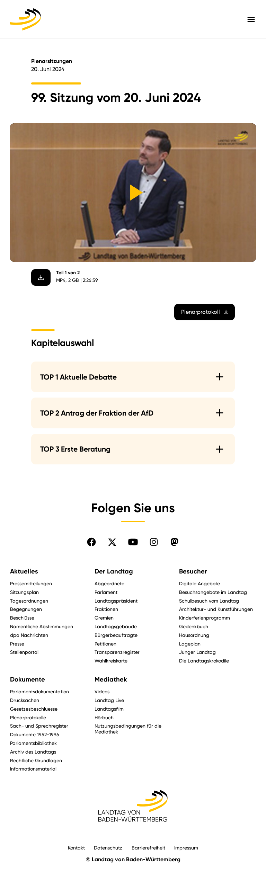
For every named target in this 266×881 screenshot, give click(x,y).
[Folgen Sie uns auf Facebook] (91, 542)
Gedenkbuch (193, 626)
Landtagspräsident (116, 601)
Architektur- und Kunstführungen (216, 609)
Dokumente (27, 679)
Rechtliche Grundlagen (36, 760)
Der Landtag (114, 571)
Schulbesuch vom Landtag (209, 601)
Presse (17, 644)
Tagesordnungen (29, 601)
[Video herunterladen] (41, 277)
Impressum (186, 848)
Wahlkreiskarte (111, 661)
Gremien (104, 618)
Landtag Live (109, 700)
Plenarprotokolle (28, 717)
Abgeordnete (109, 583)
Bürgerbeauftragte (116, 635)
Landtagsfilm (109, 709)
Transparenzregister (117, 652)
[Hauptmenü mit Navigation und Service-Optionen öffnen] (251, 19)
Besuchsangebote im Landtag (213, 592)
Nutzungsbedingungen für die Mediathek (128, 729)
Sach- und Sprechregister (39, 726)
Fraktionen (106, 609)
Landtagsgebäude (116, 626)
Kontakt (76, 848)
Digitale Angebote (199, 583)
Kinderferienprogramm (204, 618)
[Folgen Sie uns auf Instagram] (153, 542)
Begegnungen (26, 609)
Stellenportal (24, 652)
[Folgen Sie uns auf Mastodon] (174, 542)
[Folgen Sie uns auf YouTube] (133, 542)
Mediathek (111, 679)
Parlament (106, 592)
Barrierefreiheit (148, 848)
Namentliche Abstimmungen (41, 626)
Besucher (193, 571)
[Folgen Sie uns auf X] (112, 542)
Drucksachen (24, 700)
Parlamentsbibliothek (33, 743)
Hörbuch (104, 717)
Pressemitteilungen (31, 583)
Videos (102, 691)
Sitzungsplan (24, 592)
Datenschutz (108, 848)
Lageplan (190, 644)
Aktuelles (24, 571)
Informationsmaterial (33, 769)
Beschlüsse (22, 618)
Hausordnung (194, 635)
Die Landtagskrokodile (204, 661)
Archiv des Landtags (33, 752)
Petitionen (105, 644)
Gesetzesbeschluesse (33, 709)
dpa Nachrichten (29, 635)
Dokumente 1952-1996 (34, 734)
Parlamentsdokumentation (39, 691)
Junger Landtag (197, 652)
